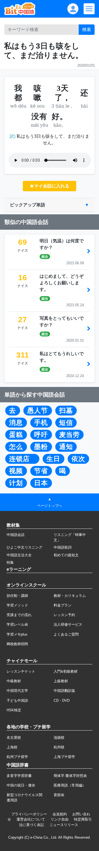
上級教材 (61, 681)
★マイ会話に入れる (49, 186)
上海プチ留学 (64, 757)
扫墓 (66, 410)
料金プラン (63, 605)
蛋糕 (16, 434)
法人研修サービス (68, 624)
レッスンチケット (21, 671)
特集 (10, 562)
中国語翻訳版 (64, 691)
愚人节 (37, 410)
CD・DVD (62, 700)
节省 (41, 470)
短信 (66, 422)
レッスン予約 (64, 615)
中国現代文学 (17, 691)
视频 (16, 470)
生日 (53, 458)
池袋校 (59, 737)
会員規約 (60, 814)
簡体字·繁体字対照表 (70, 776)
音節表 (59, 795)
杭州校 (59, 747)
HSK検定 (14, 710)
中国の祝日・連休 (21, 785)
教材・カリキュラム (70, 596)
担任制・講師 (17, 596)
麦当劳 (69, 434)
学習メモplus (17, 634)
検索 (86, 29)
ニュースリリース (64, 825)
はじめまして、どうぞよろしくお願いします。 (62, 283)
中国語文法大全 (19, 555)
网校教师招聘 (17, 644)
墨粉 (41, 446)
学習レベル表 (17, 624)
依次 (78, 458)
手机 (41, 422)
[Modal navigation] (89, 8)
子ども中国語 (17, 700)
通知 (66, 446)
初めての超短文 (66, 555)
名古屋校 (14, 737)
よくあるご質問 (66, 634)
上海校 (12, 747)
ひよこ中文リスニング (24, 547)
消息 (16, 422)
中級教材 (14, 681)
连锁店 (22, 458)
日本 (41, 483)
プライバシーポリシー (29, 814)
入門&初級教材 (66, 671)
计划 (16, 483)
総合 (45, 257)
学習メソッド (17, 605)
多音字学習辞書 (19, 776)
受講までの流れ (19, 615)
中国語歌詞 (63, 547)
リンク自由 (59, 819)
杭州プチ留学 (17, 757)
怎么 (16, 446)
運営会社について (30, 819)
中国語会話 (15, 535)
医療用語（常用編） (70, 785)
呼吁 (41, 434)
